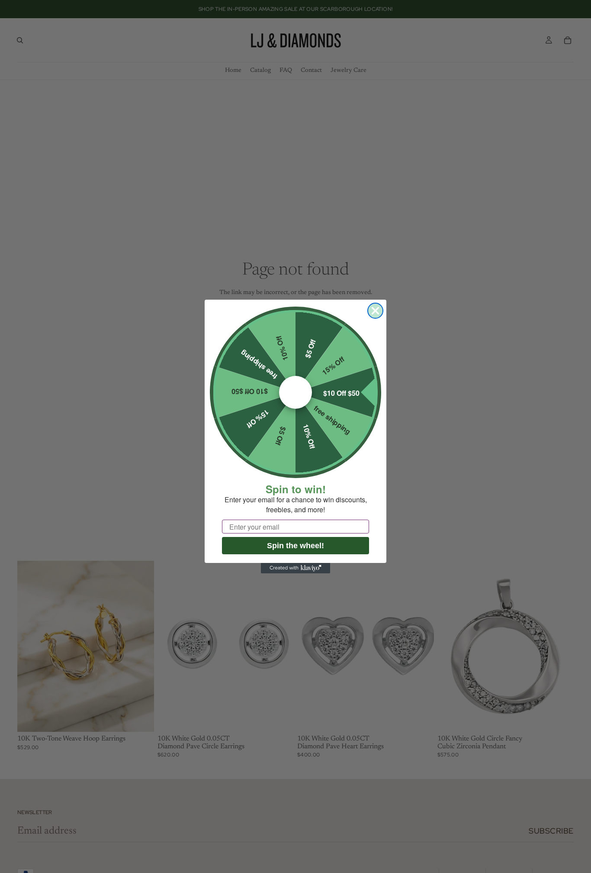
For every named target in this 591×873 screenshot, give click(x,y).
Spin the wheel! (295, 545)
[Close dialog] (375, 310)
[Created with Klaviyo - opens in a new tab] (295, 568)
